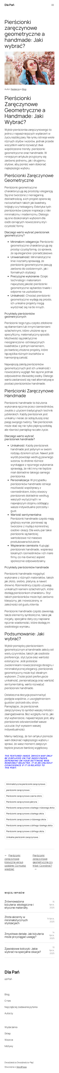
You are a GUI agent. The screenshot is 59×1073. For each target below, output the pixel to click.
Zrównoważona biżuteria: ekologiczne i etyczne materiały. (19, 904)
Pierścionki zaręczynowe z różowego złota (26, 819)
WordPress (21, 1066)
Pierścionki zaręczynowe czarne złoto (24, 795)
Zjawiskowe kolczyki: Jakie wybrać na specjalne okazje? (23, 950)
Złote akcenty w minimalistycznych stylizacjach (16, 920)
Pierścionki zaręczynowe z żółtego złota (25, 831)
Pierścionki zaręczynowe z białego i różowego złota (30, 807)
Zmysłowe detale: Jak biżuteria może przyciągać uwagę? (24, 935)
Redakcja (15, 89)
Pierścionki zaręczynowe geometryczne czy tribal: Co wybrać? (43, 860)
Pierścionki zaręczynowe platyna (21, 801)
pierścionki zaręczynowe (17, 790)
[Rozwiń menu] (52, 5)
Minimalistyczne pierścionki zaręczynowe (25, 784)
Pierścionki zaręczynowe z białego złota (25, 813)
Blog (24, 89)
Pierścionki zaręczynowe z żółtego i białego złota (29, 825)
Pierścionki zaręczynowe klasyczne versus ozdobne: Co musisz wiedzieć (15, 862)
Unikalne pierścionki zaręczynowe (22, 837)
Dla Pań (9, 5)
